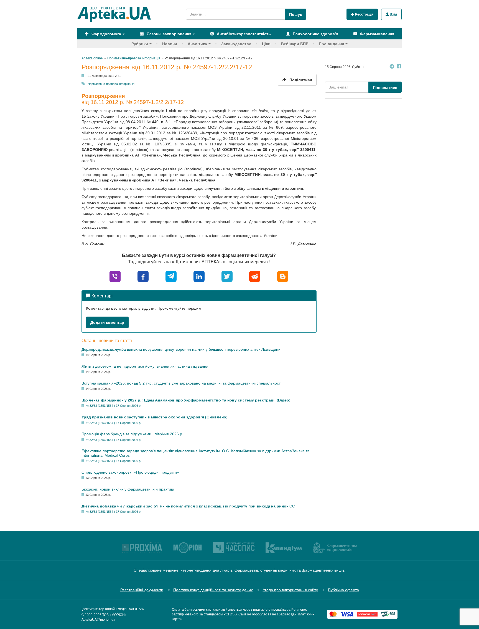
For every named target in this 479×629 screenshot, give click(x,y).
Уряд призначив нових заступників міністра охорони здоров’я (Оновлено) (154, 417)
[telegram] (171, 276)
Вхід (393, 14)
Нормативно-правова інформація (111, 83)
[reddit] (254, 276)
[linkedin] (199, 276)
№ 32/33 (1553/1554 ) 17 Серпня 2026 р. (113, 405)
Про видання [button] (331, 44)
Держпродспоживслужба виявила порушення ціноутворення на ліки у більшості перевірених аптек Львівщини (181, 349)
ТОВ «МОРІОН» (114, 615)
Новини (169, 44)
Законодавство (236, 44)
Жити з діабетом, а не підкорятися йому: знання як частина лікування (144, 366)
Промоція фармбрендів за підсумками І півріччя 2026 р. (132, 434)
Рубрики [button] (139, 44)
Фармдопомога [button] (105, 34)
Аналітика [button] (197, 44)
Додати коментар (107, 322)
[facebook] (143, 276)
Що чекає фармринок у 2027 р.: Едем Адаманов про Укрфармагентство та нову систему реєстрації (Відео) (186, 400)
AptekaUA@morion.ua (98, 620)
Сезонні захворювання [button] (168, 34)
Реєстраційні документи (141, 590)
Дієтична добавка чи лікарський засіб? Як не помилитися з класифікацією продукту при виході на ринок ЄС (188, 506)
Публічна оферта (343, 590)
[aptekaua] (282, 276)
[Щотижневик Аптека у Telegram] (392, 67)
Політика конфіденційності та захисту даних (213, 590)
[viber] (115, 276)
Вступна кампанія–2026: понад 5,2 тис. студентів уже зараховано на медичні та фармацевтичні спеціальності (181, 383)
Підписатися (385, 87)
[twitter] (227, 276)
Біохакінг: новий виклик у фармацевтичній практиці (127, 489)
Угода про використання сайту (290, 590)
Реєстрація (363, 14)
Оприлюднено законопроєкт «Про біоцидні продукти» (130, 472)
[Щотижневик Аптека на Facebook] (399, 67)
